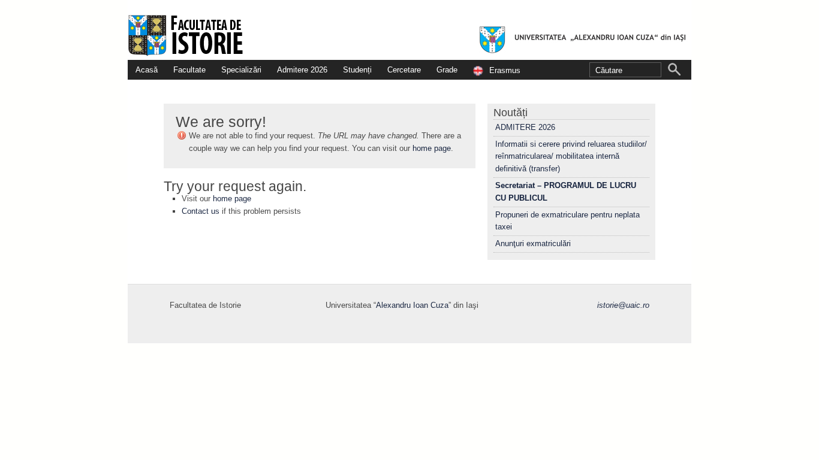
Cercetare (404, 69)
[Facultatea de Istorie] (409, 30)
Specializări (241, 69)
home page (431, 148)
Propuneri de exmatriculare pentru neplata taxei (567, 221)
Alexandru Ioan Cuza (412, 305)
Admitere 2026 (302, 69)
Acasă (147, 69)
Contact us (200, 211)
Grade (446, 69)
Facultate (189, 69)
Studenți (357, 69)
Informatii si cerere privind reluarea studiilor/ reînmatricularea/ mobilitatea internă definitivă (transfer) (571, 157)
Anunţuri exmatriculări (533, 243)
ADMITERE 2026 (525, 127)
